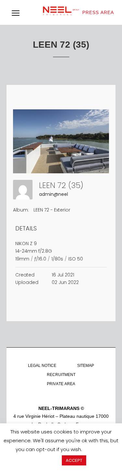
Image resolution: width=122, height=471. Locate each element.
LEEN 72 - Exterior (52, 210)
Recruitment (61, 374)
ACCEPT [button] (74, 460)
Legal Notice (42, 365)
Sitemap (85, 365)
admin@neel (53, 194)
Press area (98, 12)
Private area (61, 384)
